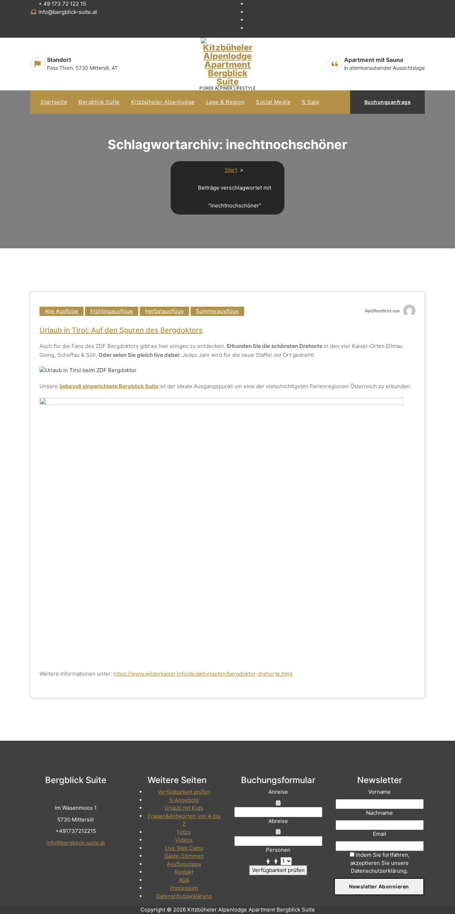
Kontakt (184, 871)
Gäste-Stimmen (184, 855)
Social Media (273, 102)
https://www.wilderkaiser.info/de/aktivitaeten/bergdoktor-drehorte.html (203, 673)
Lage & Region (225, 102)
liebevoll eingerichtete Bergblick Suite (109, 386)
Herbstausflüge (164, 311)
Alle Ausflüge (61, 311)
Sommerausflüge (217, 311)
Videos (184, 839)
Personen (278, 849)
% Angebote (184, 800)
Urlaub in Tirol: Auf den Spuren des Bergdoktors (121, 330)
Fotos (184, 832)
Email (379, 833)
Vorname (379, 791)
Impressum (184, 887)
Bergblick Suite (99, 102)
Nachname (379, 812)
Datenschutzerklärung (184, 896)
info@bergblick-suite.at (75, 842)
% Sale (310, 102)
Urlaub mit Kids (184, 807)
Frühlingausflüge (111, 311)
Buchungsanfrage (387, 102)
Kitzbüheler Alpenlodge (163, 102)
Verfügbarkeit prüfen (184, 791)
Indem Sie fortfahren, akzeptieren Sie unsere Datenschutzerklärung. (380, 862)
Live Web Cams (184, 848)
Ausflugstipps (184, 864)
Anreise (278, 791)
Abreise (278, 821)
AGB (184, 880)
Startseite (54, 102)
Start (231, 170)
